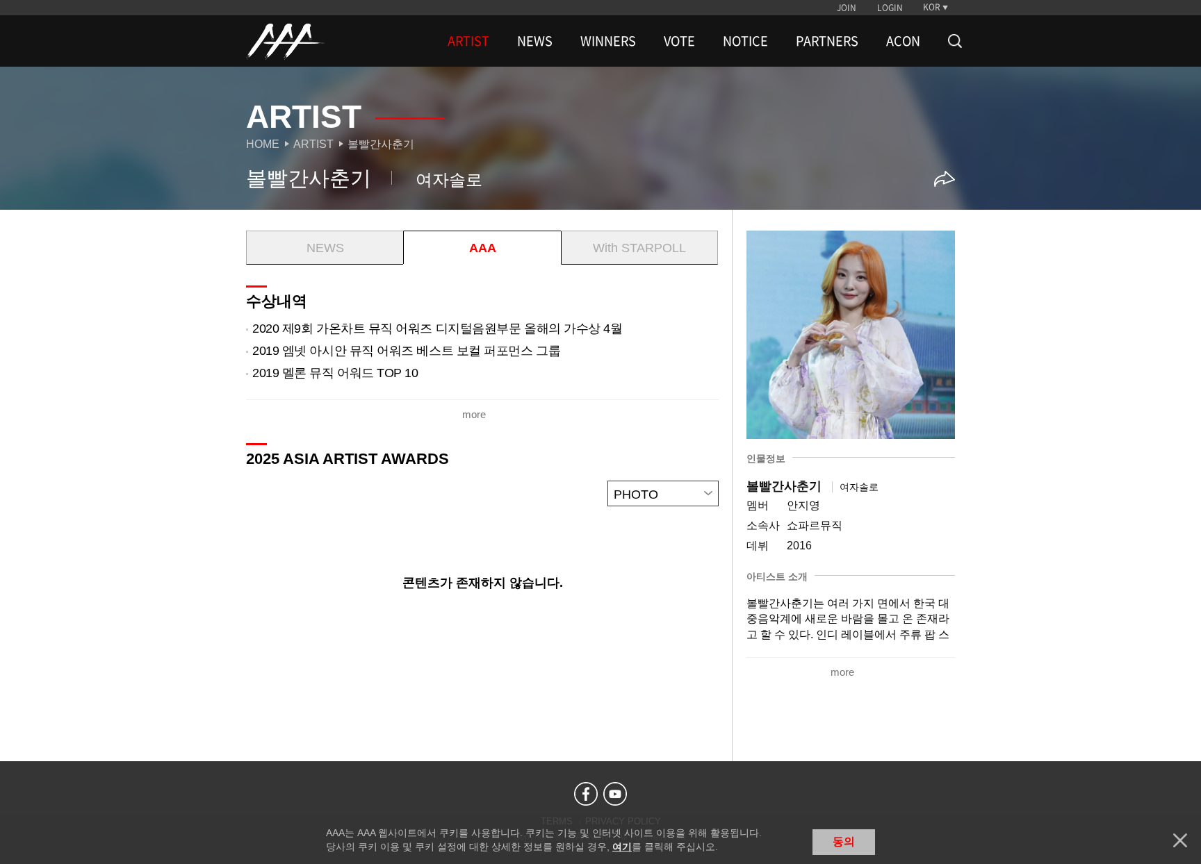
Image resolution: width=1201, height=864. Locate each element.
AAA (482, 248)
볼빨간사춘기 (381, 144)
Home (262, 144)
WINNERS (608, 41)
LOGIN (890, 7)
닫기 (1180, 840)
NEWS (535, 41)
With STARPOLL (639, 248)
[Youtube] (615, 794)
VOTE (679, 41)
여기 (622, 846)
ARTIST (468, 41)
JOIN (846, 7)
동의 (844, 841)
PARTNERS (827, 41)
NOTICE (745, 41)
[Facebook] (586, 794)
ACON (903, 41)
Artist (313, 144)
